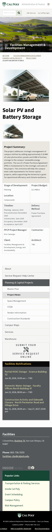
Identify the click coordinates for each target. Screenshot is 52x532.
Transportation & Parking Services (22, 483)
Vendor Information (16, 312)
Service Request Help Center (19, 276)
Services (9, 332)
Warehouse (10, 339)
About (8, 269)
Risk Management (14, 505)
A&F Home (5, 56)
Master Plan (13, 289)
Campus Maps (12, 325)
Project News (31, 58)
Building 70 (19, 440)
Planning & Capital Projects (19, 282)
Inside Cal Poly (12, 489)
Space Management (16, 300)
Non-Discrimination (42, 529)
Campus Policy (12, 500)
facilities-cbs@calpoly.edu (15, 456)
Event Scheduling (14, 494)
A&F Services (31, 13)
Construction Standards (18, 318)
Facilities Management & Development (25, 46)
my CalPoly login (44, 13)
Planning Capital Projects (12, 58)
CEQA (10, 306)
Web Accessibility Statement (21, 529)
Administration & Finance (33, 4)
